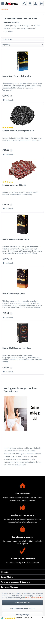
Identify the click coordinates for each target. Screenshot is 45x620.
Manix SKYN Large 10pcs (13, 293)
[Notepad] (30, 3)
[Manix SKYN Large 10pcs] (22, 278)
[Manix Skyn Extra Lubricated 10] (22, 61)
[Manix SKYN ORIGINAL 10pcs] (22, 224)
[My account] (35, 3)
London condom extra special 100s (18, 130)
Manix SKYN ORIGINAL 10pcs (15, 239)
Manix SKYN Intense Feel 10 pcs (16, 348)
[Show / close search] (24, 3)
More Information (36, 598)
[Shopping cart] (41, 3)
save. (27, 598)
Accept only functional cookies (22, 608)
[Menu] (3, 3)
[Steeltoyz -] (11, 3)
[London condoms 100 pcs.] (22, 169)
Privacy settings (22, 614)
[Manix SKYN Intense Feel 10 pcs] (22, 332)
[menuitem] (3, 3)
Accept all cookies (22, 602)
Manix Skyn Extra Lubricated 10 (16, 76)
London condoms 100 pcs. (14, 185)
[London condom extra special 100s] (22, 115)
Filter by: (8, 39)
